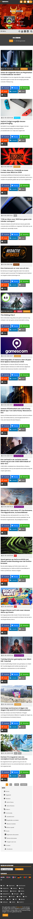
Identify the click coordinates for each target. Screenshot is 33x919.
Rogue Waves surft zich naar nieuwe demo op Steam (15, 611)
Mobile (22, 891)
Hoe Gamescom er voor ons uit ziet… (15, 268)
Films (22, 888)
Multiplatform (18, 405)
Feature (17, 69)
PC (15, 311)
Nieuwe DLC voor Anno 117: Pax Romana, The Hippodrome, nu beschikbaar (16, 511)
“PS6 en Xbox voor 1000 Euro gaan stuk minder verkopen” (16, 220)
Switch (13, 902)
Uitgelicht (24, 69)
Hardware (5, 891)
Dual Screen (22, 885)
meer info (19, 907)
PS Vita (13, 896)
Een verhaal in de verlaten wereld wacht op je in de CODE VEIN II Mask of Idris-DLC (16, 461)
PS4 (26, 896)
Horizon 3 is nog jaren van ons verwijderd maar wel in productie (14, 758)
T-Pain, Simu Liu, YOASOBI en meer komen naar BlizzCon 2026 (14, 171)
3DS (4, 885)
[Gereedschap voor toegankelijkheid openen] (25, 2)
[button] (29, 2)
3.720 (16, 784)
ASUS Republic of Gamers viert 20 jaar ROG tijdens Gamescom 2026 (16, 361)
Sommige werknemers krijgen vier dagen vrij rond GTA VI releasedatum (15, 709)
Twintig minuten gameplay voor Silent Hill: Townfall (16, 660)
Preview (5, 896)
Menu (4, 31)
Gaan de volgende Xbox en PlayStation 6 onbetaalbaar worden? (16, 73)
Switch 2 (17, 118)
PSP (16, 899)
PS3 (20, 896)
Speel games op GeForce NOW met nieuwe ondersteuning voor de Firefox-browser (16, 561)
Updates (16, 264)
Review (20, 311)
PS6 (15, 215)
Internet (14, 891)
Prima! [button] (5, 915)
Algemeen (17, 167)
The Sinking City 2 (8, 315)
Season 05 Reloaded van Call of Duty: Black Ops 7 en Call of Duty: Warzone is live (16, 410)
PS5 (16, 753)
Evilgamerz (6, 888)
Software (5, 902)
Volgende (23, 784)
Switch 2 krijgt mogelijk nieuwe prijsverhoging (13, 122)
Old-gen (16, 894)
